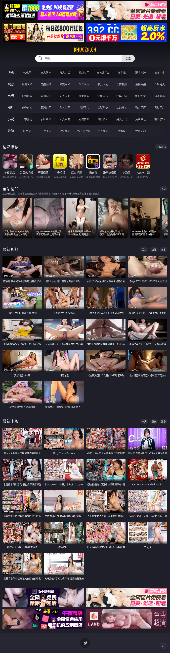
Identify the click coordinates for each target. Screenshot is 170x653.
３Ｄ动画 (84, 84)
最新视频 (10, 249)
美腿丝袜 (102, 107)
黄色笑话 (140, 119)
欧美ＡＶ (64, 84)
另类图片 (159, 107)
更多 (163, 249)
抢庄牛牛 (159, 72)
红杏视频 (102, 131)
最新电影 (10, 421)
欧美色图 (64, 107)
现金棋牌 (140, 72)
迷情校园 (102, 119)
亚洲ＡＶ (27, 84)
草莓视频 (64, 131)
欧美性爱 (84, 96)
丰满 (144, 421)
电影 (10, 96)
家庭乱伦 (46, 119)
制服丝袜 (102, 96)
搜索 (128, 58)
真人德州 (46, 72)
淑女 (154, 421)
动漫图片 (84, 107)
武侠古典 (84, 119)
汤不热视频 (83, 131)
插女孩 (27, 131)
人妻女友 (64, 119)
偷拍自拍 (46, 96)
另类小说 (121, 119)
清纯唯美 (121, 107)
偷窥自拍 (27, 107)
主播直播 (140, 84)
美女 (144, 249)
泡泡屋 (122, 131)
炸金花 (122, 72)
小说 (10, 119)
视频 (10, 84)
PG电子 (26, 72)
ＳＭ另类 (159, 84)
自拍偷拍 (46, 84)
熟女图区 (140, 107)
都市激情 (27, 119)
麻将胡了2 (103, 72)
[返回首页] (164, 646)
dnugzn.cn (85, 49)
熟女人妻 (102, 84)
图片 (10, 107)
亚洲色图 (46, 107)
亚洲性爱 (27, 96)
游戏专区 (84, 72)
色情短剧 (140, 131)
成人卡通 (64, 96)
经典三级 (121, 96)
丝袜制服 (121, 84)
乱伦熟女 (140, 96)
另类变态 (159, 96)
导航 (10, 131)
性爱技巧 (159, 119)
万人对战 (64, 72)
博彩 (10, 72)
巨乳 (154, 249)
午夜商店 (46, 131)
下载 (163, 188)
